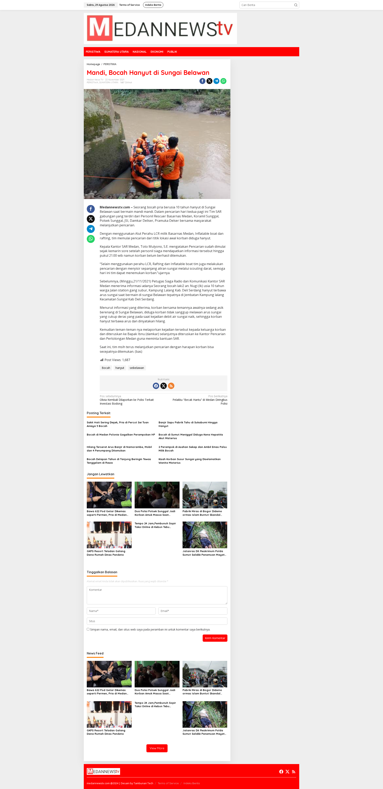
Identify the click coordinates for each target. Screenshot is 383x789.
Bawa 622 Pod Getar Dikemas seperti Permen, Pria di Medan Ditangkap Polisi (107, 513)
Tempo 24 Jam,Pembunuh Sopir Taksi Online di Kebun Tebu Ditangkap (155, 525)
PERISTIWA (92, 82)
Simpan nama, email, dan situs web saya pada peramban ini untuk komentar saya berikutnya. (150, 629)
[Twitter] (163, 386)
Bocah (106, 368)
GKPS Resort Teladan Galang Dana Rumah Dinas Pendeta (106, 552)
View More (157, 748)
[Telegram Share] (216, 81)
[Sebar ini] (202, 81)
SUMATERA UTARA (108, 82)
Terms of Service (168, 783)
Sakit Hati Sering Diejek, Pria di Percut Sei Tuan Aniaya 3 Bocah (118, 424)
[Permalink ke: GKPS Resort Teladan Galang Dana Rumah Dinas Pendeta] (109, 534)
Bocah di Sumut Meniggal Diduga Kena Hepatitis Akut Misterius (191, 436)
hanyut (119, 368)
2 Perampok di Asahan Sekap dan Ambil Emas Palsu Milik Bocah (193, 448)
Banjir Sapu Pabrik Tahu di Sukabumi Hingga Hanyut (188, 424)
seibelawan (137, 368)
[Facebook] (156, 386)
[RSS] (171, 386)
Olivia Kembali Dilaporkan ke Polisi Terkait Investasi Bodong (127, 399)
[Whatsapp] (223, 81)
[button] (295, 5)
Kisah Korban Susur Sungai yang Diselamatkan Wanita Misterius (190, 460)
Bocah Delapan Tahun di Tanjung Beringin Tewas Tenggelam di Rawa (119, 460)
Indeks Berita (192, 783)
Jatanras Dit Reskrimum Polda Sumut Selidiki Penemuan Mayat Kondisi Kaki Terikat (204, 552)
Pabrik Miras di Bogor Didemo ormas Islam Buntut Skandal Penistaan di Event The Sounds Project (203, 513)
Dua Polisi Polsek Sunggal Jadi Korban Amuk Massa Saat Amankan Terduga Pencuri (155, 513)
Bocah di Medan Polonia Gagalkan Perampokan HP (121, 434)
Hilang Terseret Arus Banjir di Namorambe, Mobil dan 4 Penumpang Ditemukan (119, 448)
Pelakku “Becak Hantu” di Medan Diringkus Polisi (200, 399)
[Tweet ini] (209, 81)
